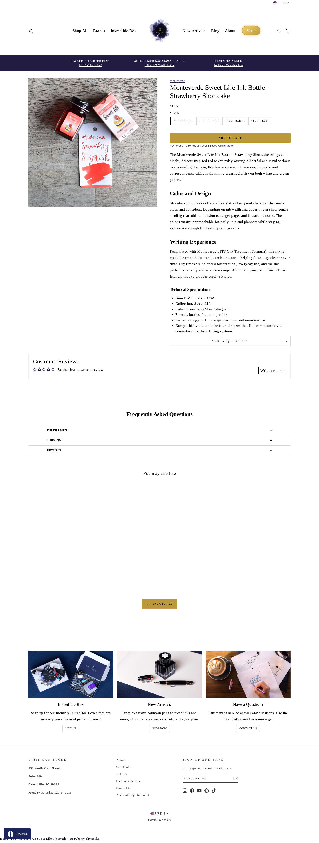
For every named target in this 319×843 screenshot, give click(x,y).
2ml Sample (182, 121)
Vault (251, 30)
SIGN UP (70, 728)
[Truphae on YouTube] (199, 790)
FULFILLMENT (58, 430)
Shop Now (159, 728)
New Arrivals (194, 30)
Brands (99, 30)
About (230, 30)
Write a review (272, 371)
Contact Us (248, 728)
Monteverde (177, 80)
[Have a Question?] (248, 674)
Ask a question (230, 341)
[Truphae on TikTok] (214, 790)
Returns (121, 774)
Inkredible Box (123, 30)
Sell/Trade (123, 767)
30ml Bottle (234, 121)
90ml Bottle (260, 121)
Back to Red (162, 603)
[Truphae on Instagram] (185, 790)
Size (175, 112)
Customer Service (128, 781)
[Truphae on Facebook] (192, 790)
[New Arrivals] (159, 674)
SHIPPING (54, 440)
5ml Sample (208, 121)
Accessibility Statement (132, 795)
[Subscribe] (235, 778)
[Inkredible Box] (70, 674)
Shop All (80, 30)
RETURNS (54, 450)
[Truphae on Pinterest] (206, 790)
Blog (215, 30)
